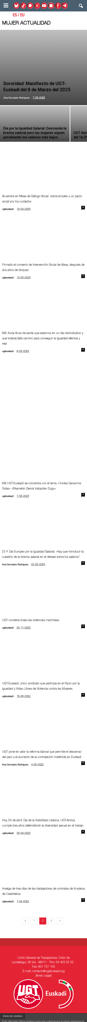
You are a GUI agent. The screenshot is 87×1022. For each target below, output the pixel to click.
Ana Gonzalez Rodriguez (17, 98)
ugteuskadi (8, 209)
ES (15, 15)
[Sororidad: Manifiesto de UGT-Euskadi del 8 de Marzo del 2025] (43, 67)
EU (22, 15)
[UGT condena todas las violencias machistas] (43, 594)
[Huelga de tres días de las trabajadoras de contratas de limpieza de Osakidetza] (43, 863)
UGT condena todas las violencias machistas (30, 620)
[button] (81, 6)
